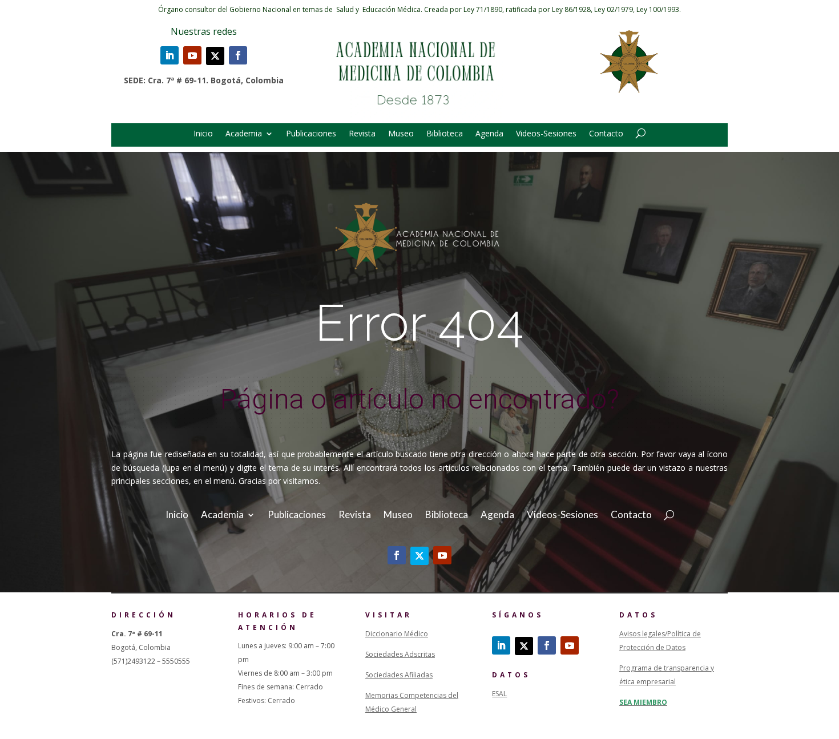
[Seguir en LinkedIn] (169, 55)
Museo (401, 134)
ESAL (499, 693)
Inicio (203, 134)
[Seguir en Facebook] (238, 55)
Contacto (606, 134)
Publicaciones (311, 134)
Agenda (489, 134)
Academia (243, 134)
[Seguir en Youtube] (192, 55)
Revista (362, 134)
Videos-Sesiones (546, 134)
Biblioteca (444, 134)
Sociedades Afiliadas (399, 675)
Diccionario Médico (396, 634)
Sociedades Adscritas (400, 654)
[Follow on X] (215, 56)
